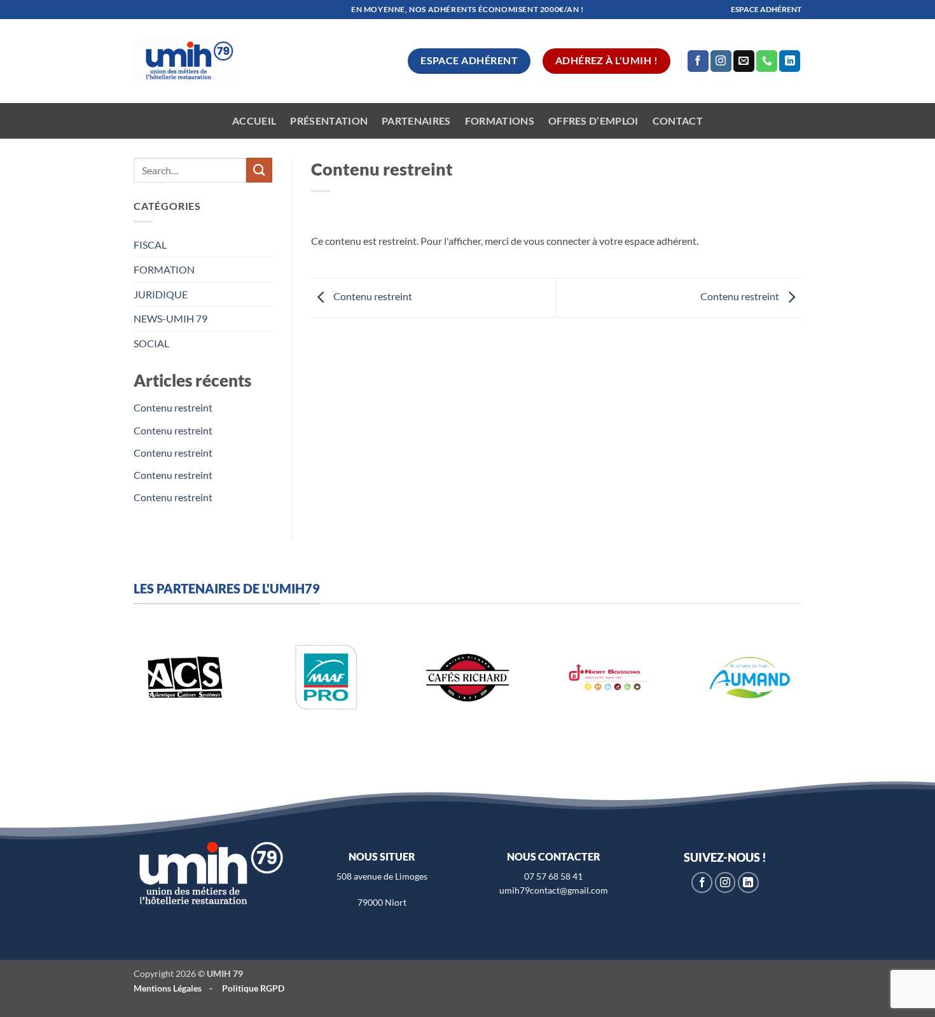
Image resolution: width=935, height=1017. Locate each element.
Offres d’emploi (593, 120)
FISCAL (150, 245)
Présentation (329, 120)
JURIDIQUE (161, 294)
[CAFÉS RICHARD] (467, 677)
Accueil (254, 120)
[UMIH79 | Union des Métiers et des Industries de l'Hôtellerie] (186, 61)
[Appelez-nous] (766, 61)
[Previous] (121, 691)
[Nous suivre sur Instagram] (720, 61)
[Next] (813, 691)
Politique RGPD (253, 988)
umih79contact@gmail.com (553, 890)
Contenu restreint (173, 407)
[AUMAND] (749, 677)
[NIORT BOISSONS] (608, 677)
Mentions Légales (168, 988)
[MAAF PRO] (326, 677)
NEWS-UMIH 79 (170, 318)
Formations (499, 120)
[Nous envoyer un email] (743, 61)
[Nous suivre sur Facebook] (698, 61)
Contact (678, 120)
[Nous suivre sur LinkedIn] (789, 61)
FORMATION (164, 269)
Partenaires (416, 120)
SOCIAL (151, 343)
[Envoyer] (259, 170)
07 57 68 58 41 (553, 876)
